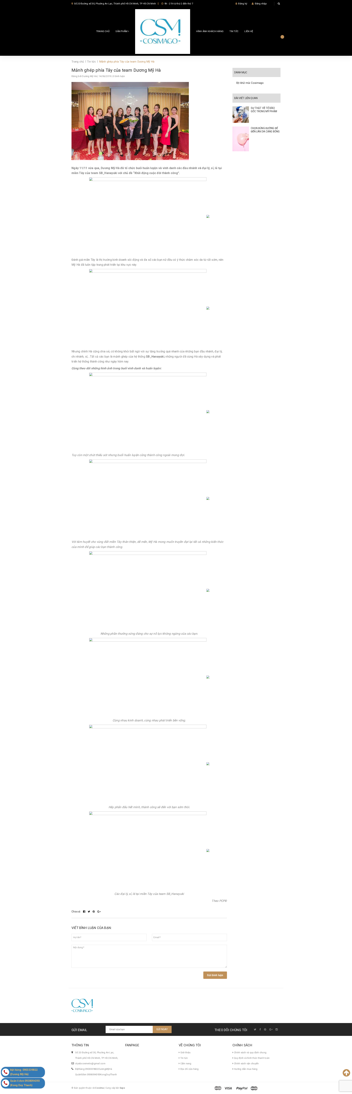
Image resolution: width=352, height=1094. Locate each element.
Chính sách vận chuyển (246, 1063)
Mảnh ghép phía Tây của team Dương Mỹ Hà (116, 70)
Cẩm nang (185, 1063)
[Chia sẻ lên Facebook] (84, 911)
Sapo (122, 1088)
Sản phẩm (121, 31)
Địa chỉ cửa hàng (189, 1069)
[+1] (99, 911)
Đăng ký (242, 3)
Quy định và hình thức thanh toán (251, 1058)
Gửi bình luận (215, 975)
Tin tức (234, 31)
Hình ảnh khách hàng (209, 31)
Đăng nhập (261, 3)
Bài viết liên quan (246, 98)
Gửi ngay (162, 1029)
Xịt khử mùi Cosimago (250, 83)
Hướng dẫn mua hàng (245, 1069)
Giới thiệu (185, 1052)
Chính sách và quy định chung (249, 1052)
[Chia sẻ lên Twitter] (89, 911)
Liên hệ (248, 31)
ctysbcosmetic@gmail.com (90, 1063)
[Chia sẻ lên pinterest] (94, 911)
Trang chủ (102, 31)
